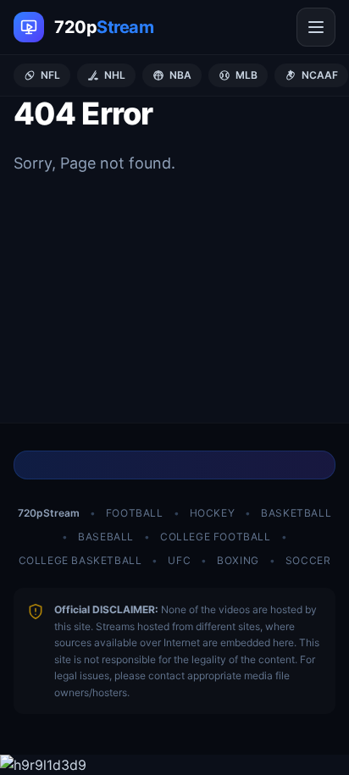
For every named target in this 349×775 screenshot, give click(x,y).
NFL (50, 75)
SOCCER (308, 560)
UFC (179, 560)
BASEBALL (106, 536)
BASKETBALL (296, 513)
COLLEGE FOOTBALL (215, 536)
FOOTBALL (134, 513)
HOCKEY (212, 513)
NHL (114, 75)
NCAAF (320, 75)
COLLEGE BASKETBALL (80, 560)
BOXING (238, 560)
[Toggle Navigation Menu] (315, 27)
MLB (246, 75)
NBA (180, 75)
